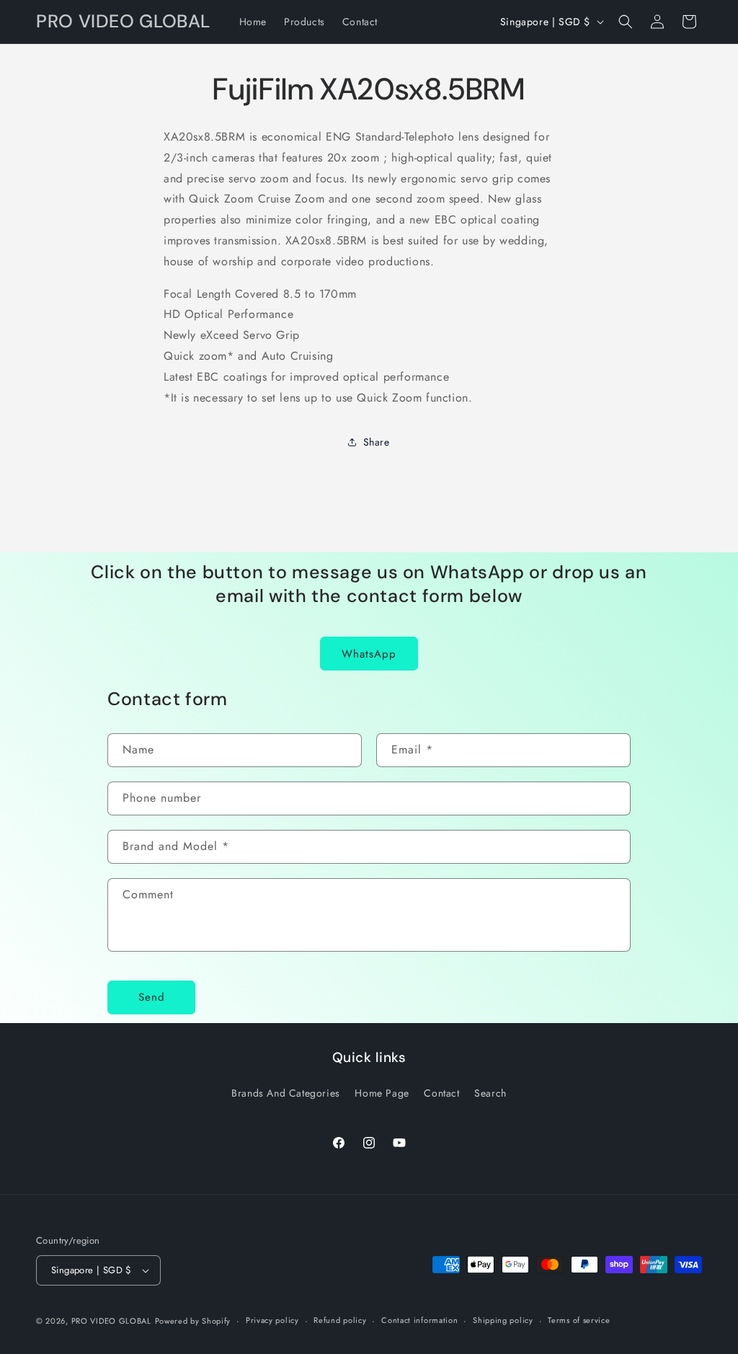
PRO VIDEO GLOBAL (111, 1321)
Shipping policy (503, 1320)
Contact (441, 1093)
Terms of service (579, 1320)
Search (490, 1093)
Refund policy (340, 1320)
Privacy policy (272, 1320)
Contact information (419, 1320)
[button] (625, 21)
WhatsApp (369, 654)
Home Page (382, 1093)
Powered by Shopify (193, 1321)
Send (151, 997)
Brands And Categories (285, 1093)
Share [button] (376, 442)
